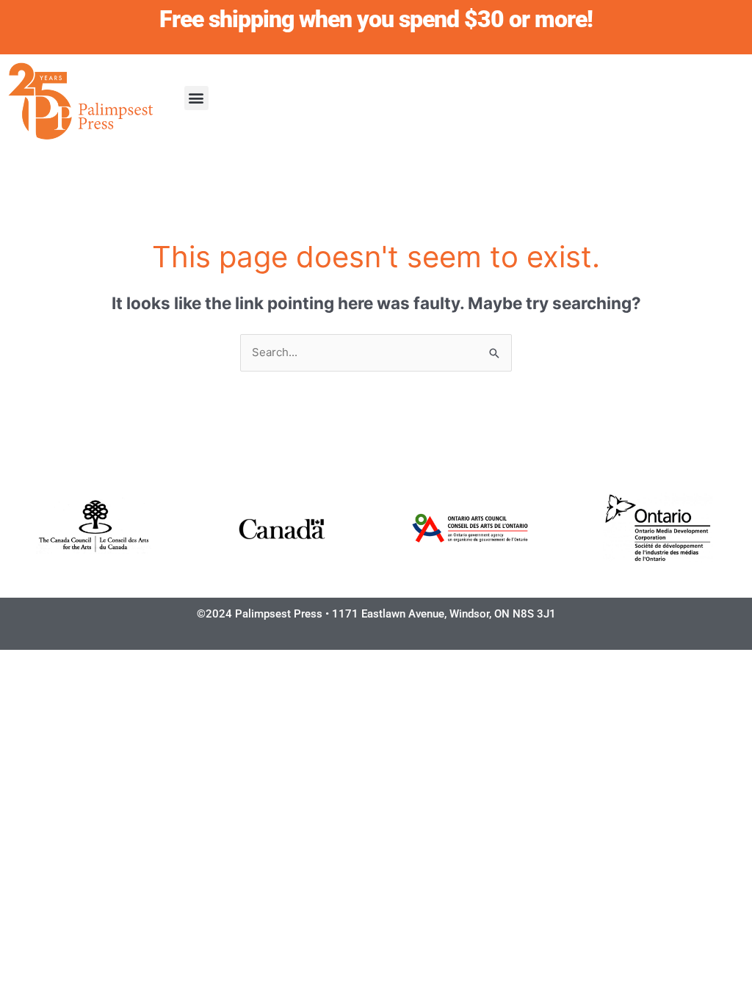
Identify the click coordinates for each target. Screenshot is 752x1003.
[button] (196, 98)
